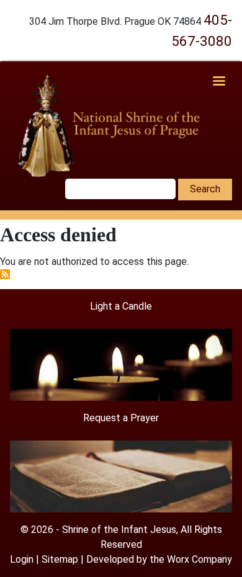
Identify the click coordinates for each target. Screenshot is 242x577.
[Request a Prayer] (121, 475)
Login (22, 559)
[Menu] (218, 82)
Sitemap (60, 559)
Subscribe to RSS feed (5, 274)
